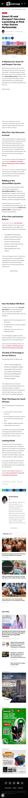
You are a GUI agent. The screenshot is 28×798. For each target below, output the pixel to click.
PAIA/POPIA (8, 788)
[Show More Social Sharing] (15, 38)
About (14, 788)
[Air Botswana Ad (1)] (14, 702)
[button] (25, 3)
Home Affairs (6, 481)
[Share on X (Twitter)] (9, 38)
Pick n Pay (19, 481)
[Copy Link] (12, 38)
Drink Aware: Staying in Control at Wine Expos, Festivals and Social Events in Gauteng (14, 554)
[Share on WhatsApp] (3, 38)
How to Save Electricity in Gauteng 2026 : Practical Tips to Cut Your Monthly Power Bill (13, 599)
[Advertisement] (14, 104)
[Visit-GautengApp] (14, 773)
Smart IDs (5, 484)
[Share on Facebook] (6, 38)
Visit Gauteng (6, 627)
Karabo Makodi (10, 31)
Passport (13, 481)
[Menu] (3, 3)
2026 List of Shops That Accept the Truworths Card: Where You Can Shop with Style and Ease (14, 577)
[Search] (22, 3)
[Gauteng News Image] (14, 744)
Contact (20, 788)
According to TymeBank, (8, 169)
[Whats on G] (13, 3)
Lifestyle (5, 12)
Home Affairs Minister (12, 223)
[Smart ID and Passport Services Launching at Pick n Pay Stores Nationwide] (14, 54)
